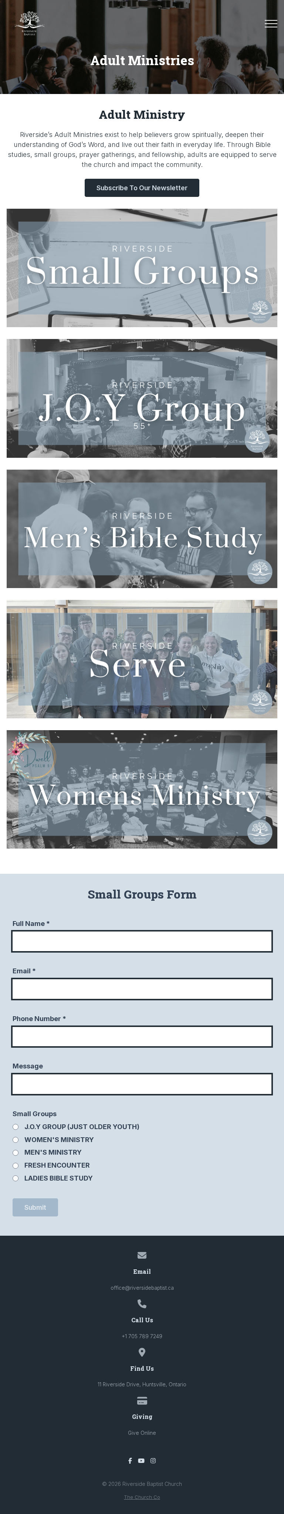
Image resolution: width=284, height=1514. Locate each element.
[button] (271, 23)
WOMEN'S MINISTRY (59, 1140)
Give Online (142, 1433)
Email (24, 971)
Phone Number (39, 1019)
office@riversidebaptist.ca (142, 1288)
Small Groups (35, 1114)
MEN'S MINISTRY (53, 1152)
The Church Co (142, 1497)
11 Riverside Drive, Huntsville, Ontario (142, 1384)
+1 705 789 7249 (142, 1336)
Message (28, 1066)
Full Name (31, 923)
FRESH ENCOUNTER (57, 1165)
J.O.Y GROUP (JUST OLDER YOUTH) (81, 1127)
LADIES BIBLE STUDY (58, 1178)
